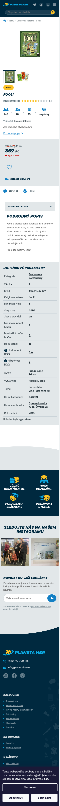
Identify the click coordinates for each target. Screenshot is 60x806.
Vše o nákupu (12, 763)
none (32, 310)
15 (30, 344)
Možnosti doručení (20, 179)
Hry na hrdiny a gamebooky (19, 710)
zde (46, 779)
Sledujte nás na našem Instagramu (30, 529)
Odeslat (51, 598)
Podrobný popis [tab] (18, 206)
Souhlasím (44, 798)
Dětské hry (11, 714)
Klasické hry (12, 723)
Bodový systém (13, 748)
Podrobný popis (11, 133)
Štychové (42, 407)
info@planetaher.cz (19, 667)
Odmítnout (15, 798)
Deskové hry (12, 701)
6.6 (31, 352)
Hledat (53, 12)
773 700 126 (18, 661)
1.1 (30, 363)
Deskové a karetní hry (35, 276)
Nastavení (30, 787)
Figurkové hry (12, 718)
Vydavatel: (17, 121)
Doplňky (10, 727)
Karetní (33, 397)
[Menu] (55, 5)
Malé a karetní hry (14, 705)
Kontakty (10, 743)
